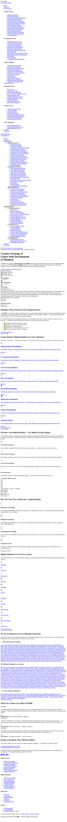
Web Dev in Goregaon (16, 674)
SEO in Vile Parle (42, 661)
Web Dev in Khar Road (37, 677)
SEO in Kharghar (18, 653)
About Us (6, 7)
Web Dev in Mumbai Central (37, 682)
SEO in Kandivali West (44, 652)
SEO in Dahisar (8, 649)
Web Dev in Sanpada (36, 684)
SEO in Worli (57, 661)
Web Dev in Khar (25, 677)
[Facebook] (3, 755)
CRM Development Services (14, 41)
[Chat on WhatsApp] (2, 820)
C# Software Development (14, 44)
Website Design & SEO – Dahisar (21, 695)
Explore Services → (17, 269)
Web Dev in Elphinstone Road (15, 673)
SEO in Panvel (38, 658)
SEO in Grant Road (50, 651)
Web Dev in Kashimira (15, 677)
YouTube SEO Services (13, 101)
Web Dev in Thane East (17, 686)
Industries (6, 129)
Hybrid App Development (14, 70)
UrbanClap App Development (15, 71)
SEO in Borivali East (14, 648)
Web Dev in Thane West (29, 686)
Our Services (8, 8)
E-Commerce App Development (15, 68)
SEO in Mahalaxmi (59, 653)
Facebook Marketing (9, 780)
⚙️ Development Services (14, 166)
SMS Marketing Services (13, 125)
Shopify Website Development (15, 20)
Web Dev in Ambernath (16, 667)
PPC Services (10, 89)
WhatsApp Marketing (9, 786)
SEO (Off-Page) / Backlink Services (16, 93)
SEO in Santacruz (18, 659)
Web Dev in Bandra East (26, 668)
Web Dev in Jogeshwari (7, 676)
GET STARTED (5, 134)
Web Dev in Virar (41, 687)
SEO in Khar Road (8, 653)
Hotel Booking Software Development (17, 54)
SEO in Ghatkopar (56, 649)
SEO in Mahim (4, 655)
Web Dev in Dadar (45, 671)
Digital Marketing (9, 83)
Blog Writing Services (13, 113)
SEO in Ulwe (10, 661)
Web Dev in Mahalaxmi (35, 679)
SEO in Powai (53, 658)
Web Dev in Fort (27, 673)
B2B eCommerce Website (14, 25)
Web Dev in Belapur (52, 668)
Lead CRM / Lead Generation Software (17, 53)
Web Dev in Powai (12, 684)
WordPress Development (10, 765)
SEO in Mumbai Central (34, 656)
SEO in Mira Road (14, 656)
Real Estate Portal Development (15, 34)
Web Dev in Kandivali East (52, 676)
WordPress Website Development (15, 28)
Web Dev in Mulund (24, 682)
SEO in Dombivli (17, 649)
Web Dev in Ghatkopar (50, 673)
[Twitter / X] (8, 755)
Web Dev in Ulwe (54, 686)
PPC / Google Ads (8, 779)
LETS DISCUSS (6, 269)
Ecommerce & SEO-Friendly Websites (27, 697)
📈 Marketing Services (14, 208)
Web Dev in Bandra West (39, 668)
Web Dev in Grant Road (58, 674)
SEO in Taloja (36, 659)
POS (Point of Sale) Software (18, 175)
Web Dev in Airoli (5, 667)
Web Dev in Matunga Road (44, 680)
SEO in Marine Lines (43, 655)
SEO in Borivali (5, 648)
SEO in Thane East (46, 659)
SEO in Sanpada (9, 659)
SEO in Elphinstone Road (28, 649)
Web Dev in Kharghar (49, 677)
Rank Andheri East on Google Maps (10, 694)
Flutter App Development (13, 67)
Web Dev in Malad (57, 679)
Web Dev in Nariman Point (14, 683)
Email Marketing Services (14, 128)
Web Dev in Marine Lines (30, 680)
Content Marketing (12, 110)
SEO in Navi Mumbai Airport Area (17, 658)
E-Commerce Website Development (16, 18)
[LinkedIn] (1, 755)
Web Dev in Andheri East (40, 667)
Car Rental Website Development (15, 59)
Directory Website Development (15, 32)
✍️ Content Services (13, 224)
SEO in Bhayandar (49, 646)
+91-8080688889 (8, 809)
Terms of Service (34, 814)
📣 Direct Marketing (13, 238)
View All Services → (6, 427)
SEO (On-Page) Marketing (14, 92)
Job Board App (11, 75)
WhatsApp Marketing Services (15, 127)
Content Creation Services (14, 109)
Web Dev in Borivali (35, 670)
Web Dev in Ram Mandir (24, 684)
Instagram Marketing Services (15, 98)
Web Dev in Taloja (5, 686)
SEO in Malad (12, 655)
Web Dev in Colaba (35, 671)
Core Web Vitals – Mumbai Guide (28, 694)
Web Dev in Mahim (46, 679)
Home (5, 5)
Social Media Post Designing (14, 117)
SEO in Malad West (32, 655)
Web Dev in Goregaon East (30, 674)
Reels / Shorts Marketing (13, 102)
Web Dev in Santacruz (48, 684)
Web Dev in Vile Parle (30, 687)
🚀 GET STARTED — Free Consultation (12, 248)
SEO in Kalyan (12, 652)
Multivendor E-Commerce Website (16, 23)
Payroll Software (11, 57)
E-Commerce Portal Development (16, 22)
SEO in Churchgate (48, 648)
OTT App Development (13, 74)
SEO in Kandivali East (31, 652)
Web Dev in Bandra (15, 668)
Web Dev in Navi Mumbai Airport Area (31, 683)
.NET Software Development (14, 46)
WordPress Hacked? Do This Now (57, 695)
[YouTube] (7, 755)
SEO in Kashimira (54, 652)
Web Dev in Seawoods (60, 684)
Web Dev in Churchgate (23, 671)
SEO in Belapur (31, 646)
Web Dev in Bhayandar (12, 670)
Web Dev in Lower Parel (22, 679)
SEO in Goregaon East (26, 651)
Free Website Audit (9, 801)
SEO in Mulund (23, 656)
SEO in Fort (39, 649)
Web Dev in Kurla (10, 679)
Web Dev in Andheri (28, 667)
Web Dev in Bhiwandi (24, 670)
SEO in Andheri (22, 645)
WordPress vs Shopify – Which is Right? (47, 697)
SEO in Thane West (56, 659)
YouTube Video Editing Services (15, 114)
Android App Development (14, 65)
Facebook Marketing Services (15, 96)
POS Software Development (14, 49)
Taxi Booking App (12, 77)
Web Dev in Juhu (17, 676)
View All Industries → (6, 629)
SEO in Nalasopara (46, 656)
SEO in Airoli (4, 645)
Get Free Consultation (6, 746)
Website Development (13, 16)
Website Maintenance (12, 15)
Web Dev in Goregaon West (44, 674)
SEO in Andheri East (32, 645)
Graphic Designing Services (14, 119)
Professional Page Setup (13, 95)
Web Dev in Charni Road (10, 671)
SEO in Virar (50, 661)
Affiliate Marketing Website (14, 19)
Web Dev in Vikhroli (18, 687)
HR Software (10, 56)
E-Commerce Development (11, 762)
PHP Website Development (14, 31)
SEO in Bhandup (39, 646)
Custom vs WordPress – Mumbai (46, 694)
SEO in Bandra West (21, 646)
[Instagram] (5, 755)
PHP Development (9, 768)
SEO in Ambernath (13, 645)
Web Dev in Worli (50, 687)
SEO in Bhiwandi (59, 646)
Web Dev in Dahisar (55, 671)
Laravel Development (9, 767)
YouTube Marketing (12, 99)
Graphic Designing (9, 788)
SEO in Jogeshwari (60, 651)
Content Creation (8, 785)
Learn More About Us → (7, 332)
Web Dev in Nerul (47, 683)
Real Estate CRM (11, 52)
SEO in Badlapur (54, 645)
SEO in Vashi (25, 661)
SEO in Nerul (30, 658)
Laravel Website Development (15, 26)
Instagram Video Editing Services (15, 116)
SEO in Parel (45, 658)
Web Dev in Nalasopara (51, 682)
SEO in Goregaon (15, 651)
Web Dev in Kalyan (28, 676)
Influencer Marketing (12, 91)
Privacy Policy (25, 814)
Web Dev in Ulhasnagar (42, 686)
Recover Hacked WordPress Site (38, 695)
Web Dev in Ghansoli (37, 673)
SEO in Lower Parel (48, 653)
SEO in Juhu (4, 652)
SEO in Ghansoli (46, 649)
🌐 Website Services (13, 143)
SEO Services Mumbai (10, 778)
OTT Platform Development (14, 43)
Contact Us (7, 131)
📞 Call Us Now (16, 746)
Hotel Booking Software (16, 181)
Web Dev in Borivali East (47, 670)
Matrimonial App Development (15, 80)
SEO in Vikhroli (33, 661)
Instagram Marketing (9, 782)
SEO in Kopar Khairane (29, 653)
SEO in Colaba (57, 648)
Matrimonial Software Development (16, 50)
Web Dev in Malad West (17, 680)
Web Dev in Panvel (57, 683)
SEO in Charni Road (37, 648)
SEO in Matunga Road (55, 655)
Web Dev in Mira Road (13, 682)
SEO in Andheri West (43, 645)
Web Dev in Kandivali (39, 676)
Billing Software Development (15, 47)
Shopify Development (9, 764)
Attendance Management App (15, 81)
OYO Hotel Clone (12, 35)
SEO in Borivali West (26, 648)
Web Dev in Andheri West (54, 667)
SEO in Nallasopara (56, 656)
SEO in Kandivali (20, 652)
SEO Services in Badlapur (18, 698)
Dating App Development (14, 78)
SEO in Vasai (17, 661)
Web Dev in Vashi (8, 687)
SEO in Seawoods (28, 659)
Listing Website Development (14, 29)
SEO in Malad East (22, 655)
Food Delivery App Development (16, 72)
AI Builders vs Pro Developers (9, 697)
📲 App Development (13, 187)
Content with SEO (12, 112)
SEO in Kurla (39, 653)
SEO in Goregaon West (38, 651)
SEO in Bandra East (10, 646)
